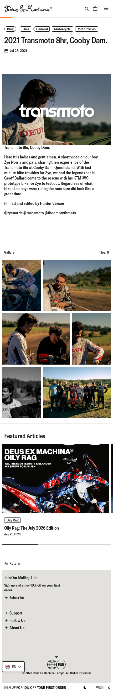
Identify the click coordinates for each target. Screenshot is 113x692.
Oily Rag (12, 520)
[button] (13, 667)
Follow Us (17, 620)
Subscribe (16, 597)
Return (14, 563)
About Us (16, 627)
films (25, 29)
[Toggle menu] (106, 8)
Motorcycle (62, 29)
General (42, 29)
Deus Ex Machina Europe (48, 673)
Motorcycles (87, 29)
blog (10, 29)
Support (15, 613)
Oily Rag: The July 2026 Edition (31, 528)
